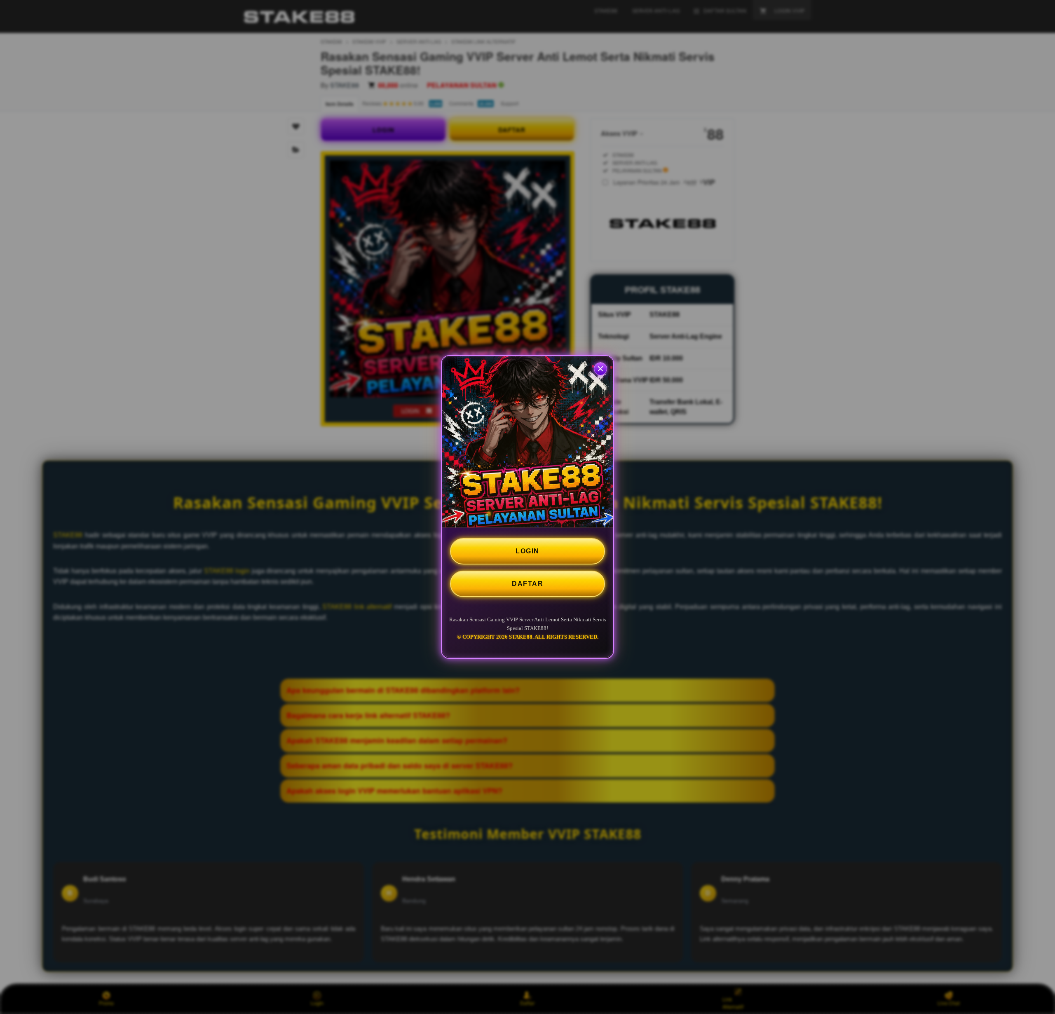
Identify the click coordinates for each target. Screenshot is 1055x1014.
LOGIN (527, 551)
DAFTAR (527, 583)
